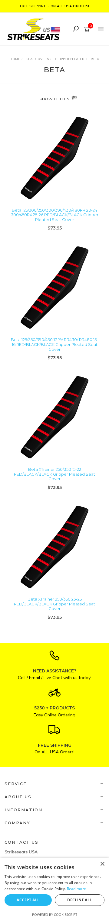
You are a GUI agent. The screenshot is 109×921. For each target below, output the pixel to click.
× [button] (102, 864)
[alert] (54, 889)
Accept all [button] (28, 900)
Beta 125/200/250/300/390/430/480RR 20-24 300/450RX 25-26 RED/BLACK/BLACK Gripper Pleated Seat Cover (54, 215)
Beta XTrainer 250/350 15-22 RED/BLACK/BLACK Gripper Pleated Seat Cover (54, 474)
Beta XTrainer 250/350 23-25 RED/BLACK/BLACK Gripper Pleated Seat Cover (54, 604)
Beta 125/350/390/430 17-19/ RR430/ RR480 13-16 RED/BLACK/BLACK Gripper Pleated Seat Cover (54, 344)
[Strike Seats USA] (35, 28)
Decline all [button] (79, 900)
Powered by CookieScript (54, 914)
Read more (76, 888)
